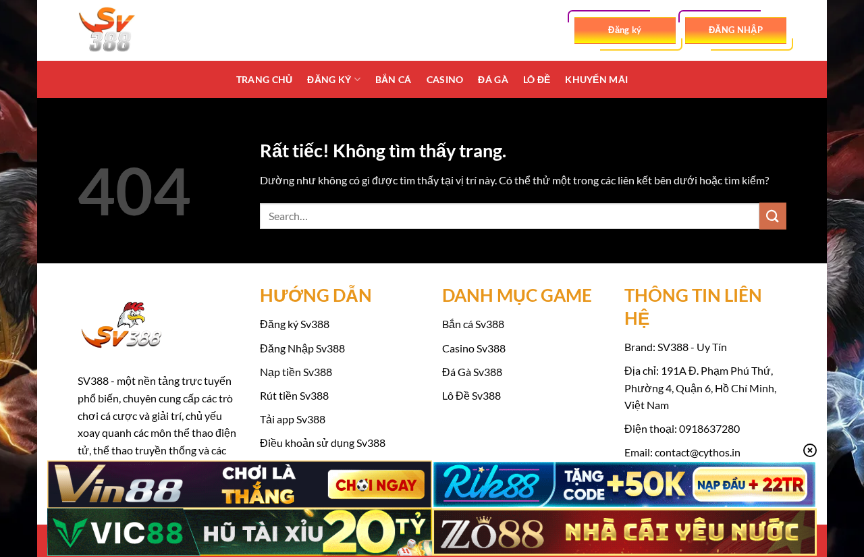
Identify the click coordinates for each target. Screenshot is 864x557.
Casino (445, 79)
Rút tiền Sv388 (294, 395)
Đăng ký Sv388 (294, 323)
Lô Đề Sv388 (471, 395)
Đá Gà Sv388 (472, 371)
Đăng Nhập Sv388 (302, 348)
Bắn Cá (393, 79)
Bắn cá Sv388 (473, 323)
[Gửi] (772, 216)
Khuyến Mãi (596, 79)
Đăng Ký (329, 79)
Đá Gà (493, 79)
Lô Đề (536, 79)
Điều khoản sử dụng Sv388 (322, 442)
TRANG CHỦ (264, 79)
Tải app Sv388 (292, 419)
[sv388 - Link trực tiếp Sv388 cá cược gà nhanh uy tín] (145, 30)
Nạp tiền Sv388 (296, 371)
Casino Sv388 (474, 348)
